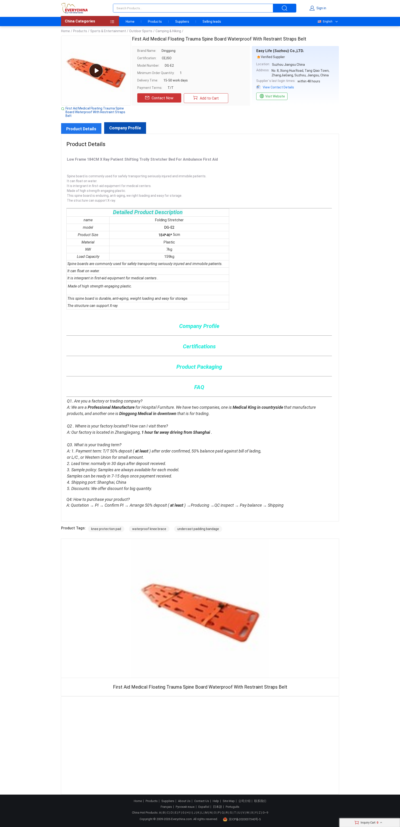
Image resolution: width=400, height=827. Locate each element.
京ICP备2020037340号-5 (245, 819)
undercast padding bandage (198, 529)
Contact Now (162, 98)
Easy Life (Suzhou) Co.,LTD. (280, 51)
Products (155, 21)
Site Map (229, 801)
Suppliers (182, 21)
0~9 (265, 812)
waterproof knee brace (149, 529)
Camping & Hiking (168, 31)
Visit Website (275, 96)
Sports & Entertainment (108, 31)
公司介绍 (244, 801)
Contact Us (201, 801)
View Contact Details (278, 87)
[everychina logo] (74, 8)
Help (216, 801)
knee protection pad (106, 529)
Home (130, 21)
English (327, 21)
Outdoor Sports (140, 31)
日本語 (217, 806)
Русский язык (185, 806)
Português (232, 806)
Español (203, 806)
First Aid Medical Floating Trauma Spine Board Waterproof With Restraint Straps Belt (95, 112)
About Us (184, 801)
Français (166, 806)
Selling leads (212, 21)
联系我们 (260, 801)
